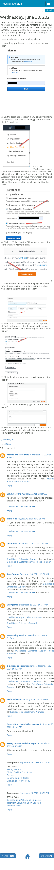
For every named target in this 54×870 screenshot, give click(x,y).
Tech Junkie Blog (12, 3)
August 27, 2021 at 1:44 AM (35, 493)
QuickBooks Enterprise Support (22, 559)
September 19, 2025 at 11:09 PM (35, 762)
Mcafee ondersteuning (18, 454)
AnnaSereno (13, 574)
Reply (9, 485)
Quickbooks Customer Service (21, 592)
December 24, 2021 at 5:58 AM (34, 574)
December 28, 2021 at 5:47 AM (33, 604)
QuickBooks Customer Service (21, 506)
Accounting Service (16, 635)
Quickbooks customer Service (22, 666)
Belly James (12, 604)
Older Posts (46, 855)
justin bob (12, 543)
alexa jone (12, 518)
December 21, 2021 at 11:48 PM (33, 543)
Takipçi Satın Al (14, 769)
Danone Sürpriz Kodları (18, 778)
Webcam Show (14, 805)
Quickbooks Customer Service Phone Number (29, 561)
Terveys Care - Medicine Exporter (23, 743)
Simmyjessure (14, 493)
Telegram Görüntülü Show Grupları (24, 802)
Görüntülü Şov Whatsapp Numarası (24, 800)
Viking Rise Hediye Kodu (18, 780)
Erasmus (11, 775)
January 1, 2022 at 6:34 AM (35, 699)
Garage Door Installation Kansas (23, 724)
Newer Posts (8, 855)
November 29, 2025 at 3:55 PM (34, 793)
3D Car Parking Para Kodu (19, 772)
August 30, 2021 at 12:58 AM (31, 518)
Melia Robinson (14, 699)
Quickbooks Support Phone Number (24, 617)
